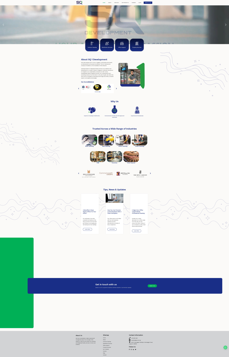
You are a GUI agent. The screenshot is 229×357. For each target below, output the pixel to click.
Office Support (122, 47)
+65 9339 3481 (134, 338)
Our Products (106, 349)
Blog (104, 353)
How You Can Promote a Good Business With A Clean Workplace (114, 211)
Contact (104, 355)
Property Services (136, 47)
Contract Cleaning (92, 47)
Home (104, 337)
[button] (78, 88)
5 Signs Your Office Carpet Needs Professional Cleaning (138, 211)
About (104, 339)
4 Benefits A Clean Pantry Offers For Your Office (89, 211)
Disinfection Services (107, 47)
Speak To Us (148, 2)
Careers (105, 351)
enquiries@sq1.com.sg (136, 340)
